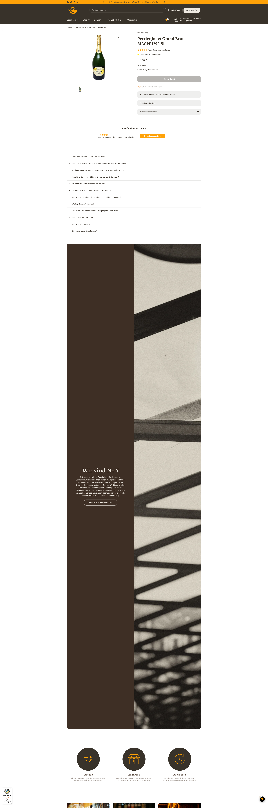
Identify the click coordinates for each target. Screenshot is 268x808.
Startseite (70, 28)
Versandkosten (153, 70)
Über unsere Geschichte (100, 502)
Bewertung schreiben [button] (152, 136)
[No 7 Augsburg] (72, 10)
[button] (192, 10)
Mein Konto (175, 10)
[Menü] (10, 789)
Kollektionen (80, 28)
